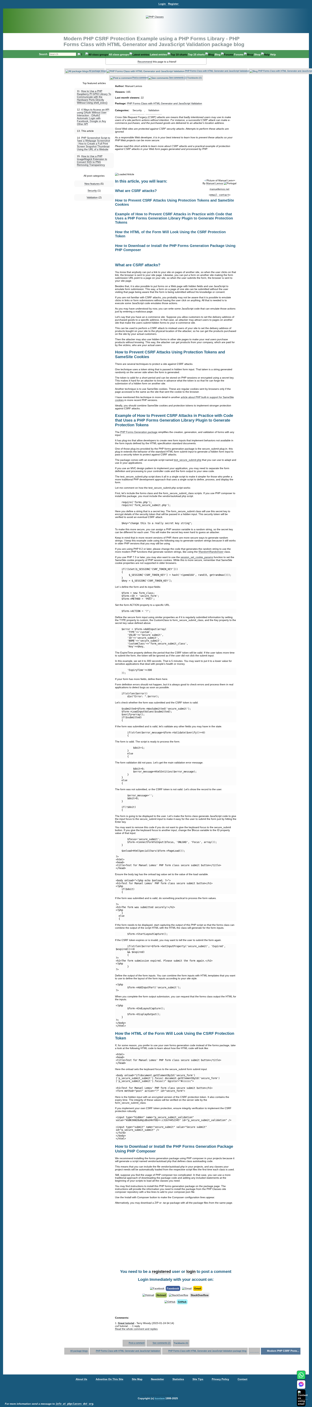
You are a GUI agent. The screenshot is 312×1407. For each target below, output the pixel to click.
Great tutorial (126, 1323)
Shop (257, 54)
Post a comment (140, 77)
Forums (238, 54)
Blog (217, 54)
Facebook (173, 1288)
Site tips (197, 1379)
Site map (137, 1379)
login (191, 1271)
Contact (242, 1379)
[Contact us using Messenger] (301, 1386)
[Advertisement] (175, 161)
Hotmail (161, 1295)
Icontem (160, 1398)
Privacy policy (220, 1379)
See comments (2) (178, 77)
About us (81, 1379)
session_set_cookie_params (197, 557)
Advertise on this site (109, 1379)
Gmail (197, 1288)
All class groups (119, 54)
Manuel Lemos (214, 183)
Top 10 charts (196, 54)
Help (273, 54)
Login (162, 3)
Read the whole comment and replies (136, 1328)
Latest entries (158, 54)
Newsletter (157, 1379)
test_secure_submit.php (187, 459)
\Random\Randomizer (211, 551)
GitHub (182, 1301)
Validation (92, 197)
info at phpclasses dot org (74, 1403)
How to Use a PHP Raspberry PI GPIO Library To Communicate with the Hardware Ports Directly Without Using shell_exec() (94, 97)
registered (161, 1271)
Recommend (145, 61)
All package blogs (97, 71)
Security (92, 190)
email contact (219, 194)
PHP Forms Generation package (138, 432)
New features (92, 183)
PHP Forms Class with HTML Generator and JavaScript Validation (217, 71)
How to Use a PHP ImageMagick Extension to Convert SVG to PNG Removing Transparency (92, 160)
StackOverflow (200, 1295)
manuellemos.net (219, 189)
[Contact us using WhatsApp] (301, 1377)
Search (43, 54)
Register (173, 3)
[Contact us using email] (303, 1397)
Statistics (178, 1379)
